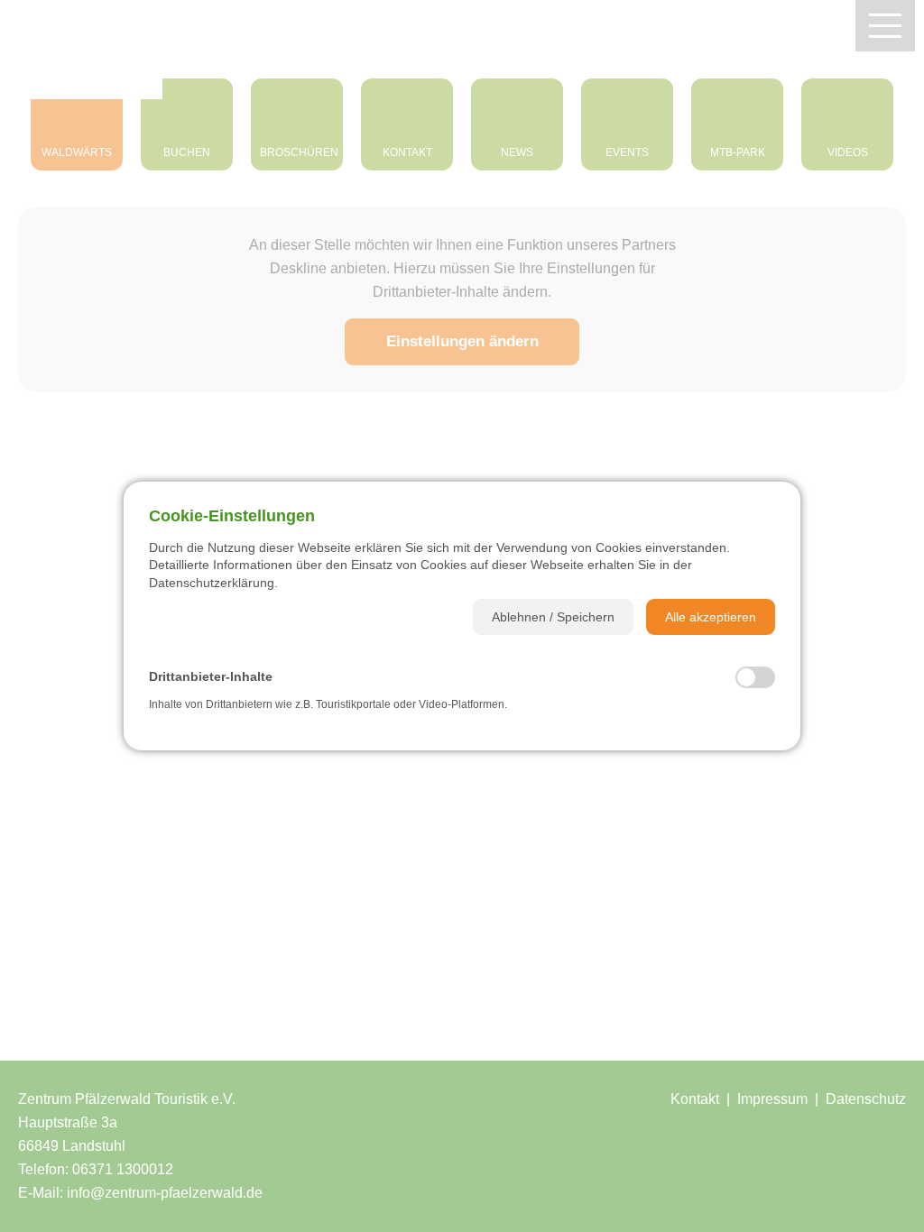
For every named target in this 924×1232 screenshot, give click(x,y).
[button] (553, 617)
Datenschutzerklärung (211, 582)
